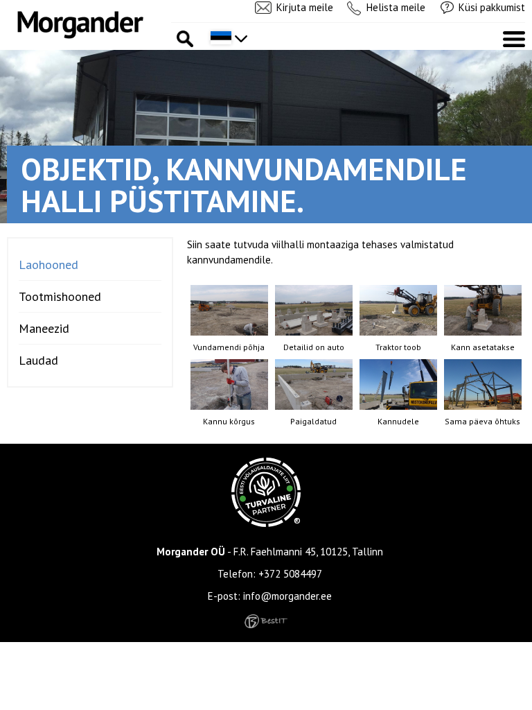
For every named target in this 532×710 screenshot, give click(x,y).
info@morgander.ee (287, 596)
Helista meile (395, 7)
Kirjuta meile (304, 7)
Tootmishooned (60, 296)
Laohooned (48, 264)
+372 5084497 (290, 573)
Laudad (38, 360)
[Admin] (4, 7)
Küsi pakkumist (492, 7)
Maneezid (44, 328)
